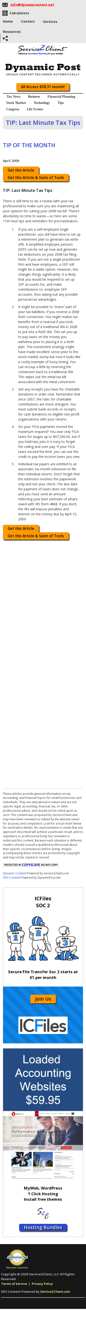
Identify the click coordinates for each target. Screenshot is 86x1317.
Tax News (13, 96)
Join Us (43, 999)
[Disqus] (43, 602)
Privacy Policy (42, 1284)
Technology (42, 103)
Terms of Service (14, 1284)
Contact (28, 21)
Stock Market (16, 103)
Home (8, 21)
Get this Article (21, 170)
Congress (12, 109)
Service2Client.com (55, 1291)
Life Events (35, 109)
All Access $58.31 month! (43, 86)
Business (34, 96)
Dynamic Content (14, 873)
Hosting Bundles (43, 1227)
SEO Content (11, 877)
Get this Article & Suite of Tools (36, 177)
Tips (61, 103)
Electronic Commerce (17, 1267)
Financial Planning (61, 96)
